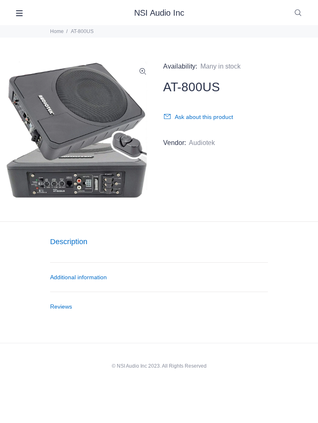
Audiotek (202, 142)
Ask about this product (204, 117)
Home (57, 31)
